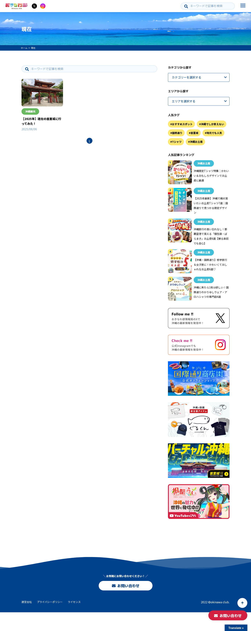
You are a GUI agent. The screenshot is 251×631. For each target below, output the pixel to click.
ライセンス (74, 602)
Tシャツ (177, 142)
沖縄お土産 (196, 142)
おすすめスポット (182, 124)
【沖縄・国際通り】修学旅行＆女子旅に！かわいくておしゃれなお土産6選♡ (210, 264)
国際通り (177, 133)
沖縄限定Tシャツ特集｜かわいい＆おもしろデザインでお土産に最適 (211, 175)
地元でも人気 (214, 133)
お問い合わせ (128, 585)
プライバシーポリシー (50, 602)
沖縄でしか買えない (212, 124)
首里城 (194, 133)
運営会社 (26, 602)
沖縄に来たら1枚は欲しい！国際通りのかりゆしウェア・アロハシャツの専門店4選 (211, 292)
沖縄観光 (30, 111)
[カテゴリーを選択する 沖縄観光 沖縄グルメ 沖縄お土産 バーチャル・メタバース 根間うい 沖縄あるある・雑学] (199, 77)
